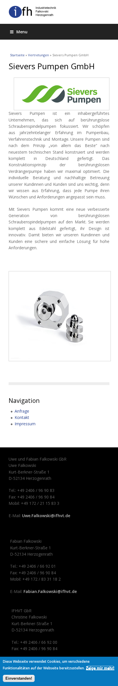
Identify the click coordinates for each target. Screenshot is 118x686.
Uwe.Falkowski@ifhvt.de (46, 515)
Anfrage (22, 411)
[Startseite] (59, 12)
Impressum (25, 423)
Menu (21, 31)
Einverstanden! (18, 678)
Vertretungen (38, 55)
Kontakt (22, 417)
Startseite (17, 55)
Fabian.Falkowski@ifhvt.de (50, 591)
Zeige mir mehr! (100, 668)
